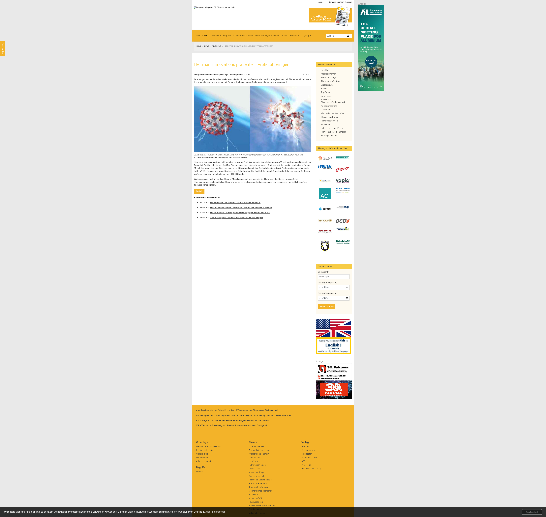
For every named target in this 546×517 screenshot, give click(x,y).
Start (197, 35)
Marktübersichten (244, 35)
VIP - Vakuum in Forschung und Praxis (214, 425)
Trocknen (325, 124)
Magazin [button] (227, 35)
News (206, 46)
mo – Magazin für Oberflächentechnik (214, 420)
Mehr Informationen (216, 512)
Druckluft (325, 70)
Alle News (216, 46)
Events (324, 88)
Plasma (231, 82)
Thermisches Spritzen (331, 81)
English (349, 2)
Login (320, 2)
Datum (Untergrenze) (327, 282)
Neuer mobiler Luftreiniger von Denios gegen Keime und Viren (240, 212)
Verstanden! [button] (532, 512)
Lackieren (325, 109)
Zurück (199, 191)
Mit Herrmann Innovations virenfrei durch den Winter (235, 202)
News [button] (205, 35)
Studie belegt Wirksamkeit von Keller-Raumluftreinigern (236, 217)
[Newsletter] (7, 38)
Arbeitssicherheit (328, 73)
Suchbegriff (323, 272)
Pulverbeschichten (329, 120)
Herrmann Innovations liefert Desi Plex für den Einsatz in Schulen (241, 207)
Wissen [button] (215, 35)
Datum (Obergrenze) (327, 293)
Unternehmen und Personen (333, 128)
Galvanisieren (327, 96)
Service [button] (293, 35)
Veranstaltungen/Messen (267, 35)
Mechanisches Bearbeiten (332, 113)
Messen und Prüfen (329, 117)
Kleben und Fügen (329, 77)
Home (199, 46)
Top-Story (325, 92)
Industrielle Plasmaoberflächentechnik (333, 101)
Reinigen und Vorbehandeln (333, 131)
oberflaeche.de (203, 410)
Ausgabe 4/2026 (321, 19)
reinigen (302, 168)
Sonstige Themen (329, 135)
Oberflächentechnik (269, 410)
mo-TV (284, 35)
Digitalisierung (327, 84)
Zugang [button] (305, 35)
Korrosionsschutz (329, 106)
